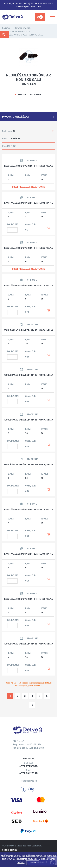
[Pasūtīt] (49, 227)
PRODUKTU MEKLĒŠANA (15, 116)
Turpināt (33, 862)
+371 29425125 (28, 773)
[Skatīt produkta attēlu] (22, 160)
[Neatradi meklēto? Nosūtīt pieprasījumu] (4, 34)
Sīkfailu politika (9, 849)
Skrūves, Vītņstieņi (23, 27)
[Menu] (52, 17)
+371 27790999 (28, 766)
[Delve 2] (12, 17)
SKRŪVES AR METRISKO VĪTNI (16, 31)
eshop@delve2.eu (28, 780)
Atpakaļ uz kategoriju (30, 94)
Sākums (6, 27)
